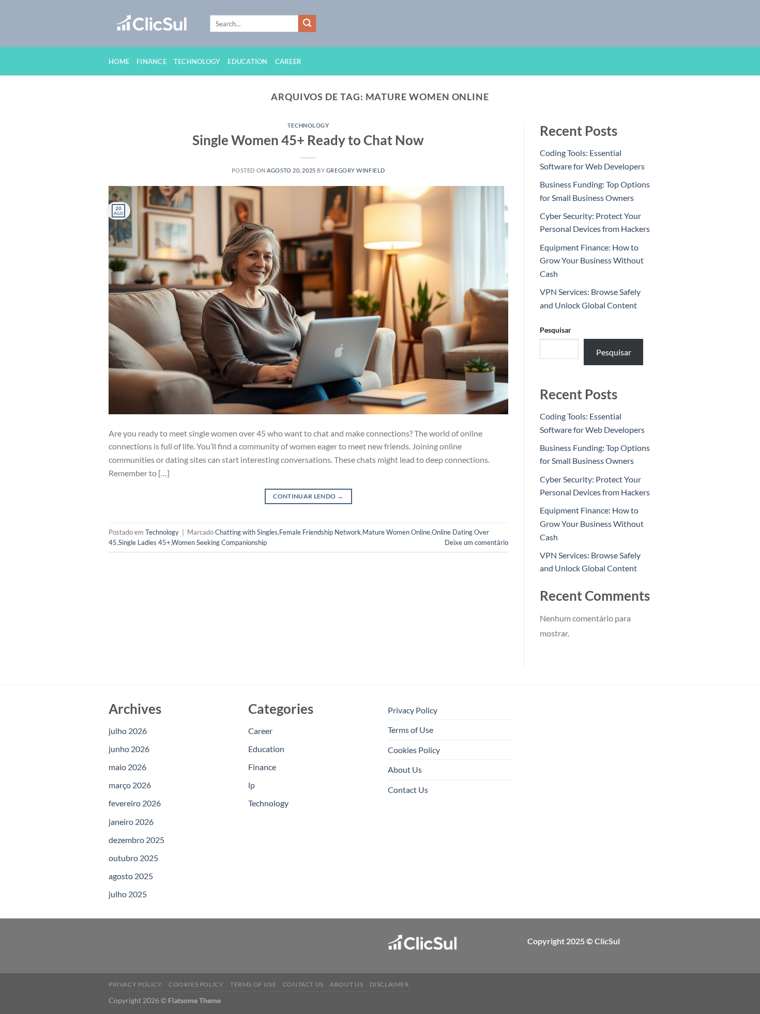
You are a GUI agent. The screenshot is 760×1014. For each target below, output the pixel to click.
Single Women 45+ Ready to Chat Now (308, 140)
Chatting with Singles (246, 532)
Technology (197, 61)
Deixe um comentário (476, 542)
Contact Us (408, 789)
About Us (405, 769)
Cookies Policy (414, 750)
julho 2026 (128, 731)
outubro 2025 (133, 858)
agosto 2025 (131, 876)
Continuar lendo (308, 496)
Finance (151, 61)
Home (119, 61)
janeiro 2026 (131, 821)
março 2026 (130, 785)
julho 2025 (128, 894)
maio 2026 (127, 767)
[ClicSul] (151, 24)
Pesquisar (555, 329)
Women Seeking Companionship (219, 542)
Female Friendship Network (320, 532)
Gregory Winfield (355, 170)
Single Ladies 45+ (144, 542)
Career (288, 61)
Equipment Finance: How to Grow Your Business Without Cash (592, 260)
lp (251, 785)
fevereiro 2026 (135, 803)
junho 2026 (129, 749)
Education (247, 61)
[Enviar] (307, 24)
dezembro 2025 (136, 840)
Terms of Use (410, 730)
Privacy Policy (412, 710)
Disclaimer (389, 984)
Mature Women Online (396, 532)
